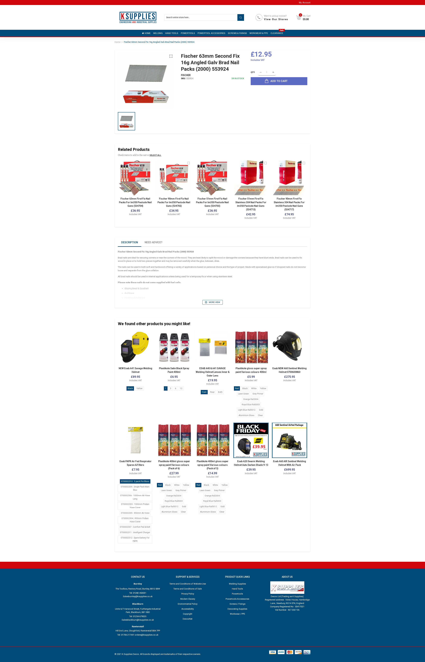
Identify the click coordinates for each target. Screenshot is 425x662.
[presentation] (124, 192)
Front (204, 392)
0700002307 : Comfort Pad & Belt (135, 527)
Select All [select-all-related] (155, 155)
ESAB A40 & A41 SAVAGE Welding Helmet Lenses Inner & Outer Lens (212, 372)
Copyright (187, 614)
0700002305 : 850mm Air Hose (135, 513)
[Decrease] (261, 72)
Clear (260, 415)
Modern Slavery (187, 599)
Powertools (237, 593)
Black (130, 388)
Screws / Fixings (237, 604)
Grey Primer (258, 394)
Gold (261, 410)
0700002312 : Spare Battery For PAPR (135, 539)
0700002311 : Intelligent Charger (135, 532)
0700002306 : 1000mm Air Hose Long (135, 497)
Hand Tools (237, 589)
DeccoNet (187, 619)
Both (220, 392)
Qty (253, 72)
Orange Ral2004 (250, 399)
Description (129, 242)
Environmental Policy (187, 604)
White (253, 388)
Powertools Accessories (237, 599)
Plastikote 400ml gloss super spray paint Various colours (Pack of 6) (174, 465)
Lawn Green (243, 394)
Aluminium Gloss (246, 415)
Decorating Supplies (237, 609)
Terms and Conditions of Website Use (188, 584)
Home (117, 42)
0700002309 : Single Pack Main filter (135, 488)
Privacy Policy (187, 593)
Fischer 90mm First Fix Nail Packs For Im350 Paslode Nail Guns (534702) (174, 202)
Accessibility (187, 609)
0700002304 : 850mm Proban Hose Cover (135, 520)
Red (237, 388)
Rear (212, 392)
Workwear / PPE (237, 614)
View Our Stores (276, 19)
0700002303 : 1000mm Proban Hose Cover (135, 506)
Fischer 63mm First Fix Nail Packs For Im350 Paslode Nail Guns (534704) (135, 202)
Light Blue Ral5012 (246, 410)
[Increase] (273, 72)
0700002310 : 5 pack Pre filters (135, 481)
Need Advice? (153, 242)
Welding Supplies (237, 584)
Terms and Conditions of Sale (187, 589)
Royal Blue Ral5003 (251, 404)
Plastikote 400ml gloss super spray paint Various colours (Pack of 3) (212, 465)
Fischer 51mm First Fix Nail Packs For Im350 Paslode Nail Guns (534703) (212, 202)
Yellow (139, 388)
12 (181, 388)
